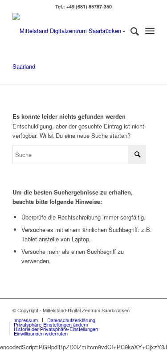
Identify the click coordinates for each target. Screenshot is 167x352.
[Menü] (150, 30)
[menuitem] (130, 31)
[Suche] (130, 31)
